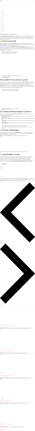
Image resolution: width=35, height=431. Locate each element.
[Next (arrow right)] (2, 430)
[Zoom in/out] (1, 429)
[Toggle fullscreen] (2, 429)
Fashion (2, 25)
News (2, 397)
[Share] (4, 429)
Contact (3, 18)
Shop (2, 19)
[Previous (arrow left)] (1, 430)
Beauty (2, 26)
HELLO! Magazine (11, 109)
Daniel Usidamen (2, 176)
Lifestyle (3, 16)
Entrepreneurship (4, 15)
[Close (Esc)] (6, 429)
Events (2, 17)
